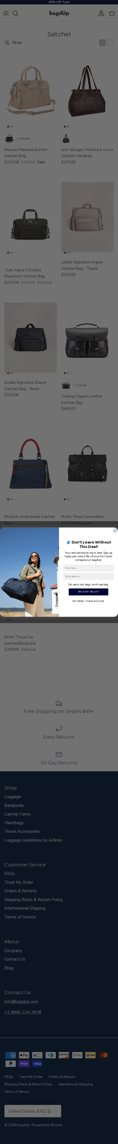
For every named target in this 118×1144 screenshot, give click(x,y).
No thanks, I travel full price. (88, 600)
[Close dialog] (115, 530)
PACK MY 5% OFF (88, 591)
